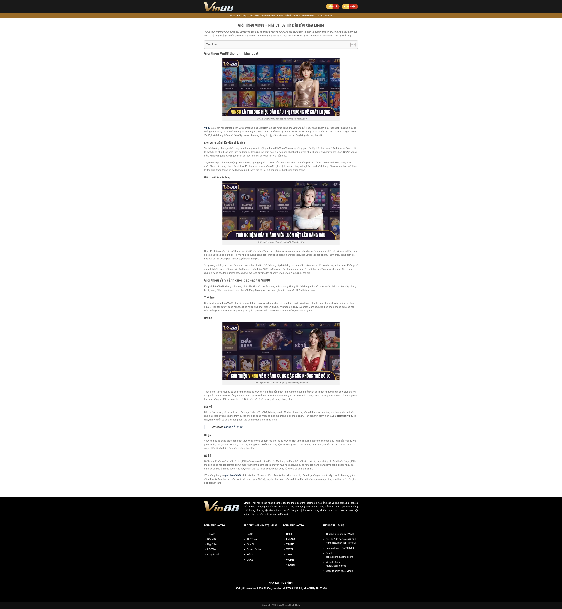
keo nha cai (279, 588)
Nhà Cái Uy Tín (311, 588)
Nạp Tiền (212, 544)
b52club (298, 588)
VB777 (289, 549)
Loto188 (290, 539)
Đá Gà (280, 16)
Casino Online (268, 16)
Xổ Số (288, 16)
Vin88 (247, 503)
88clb (238, 588)
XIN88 (323, 588)
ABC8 (260, 588)
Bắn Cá (296, 16)
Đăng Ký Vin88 (233, 426)
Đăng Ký (211, 539)
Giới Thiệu (242, 16)
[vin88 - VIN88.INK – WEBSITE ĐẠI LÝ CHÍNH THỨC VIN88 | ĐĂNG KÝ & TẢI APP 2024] (218, 6)
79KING (290, 544)
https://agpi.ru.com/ (336, 565)
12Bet (289, 554)
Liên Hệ (328, 16)
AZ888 (289, 588)
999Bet (290, 559)
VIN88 (232, 16)
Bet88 (289, 534)
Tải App (211, 534)
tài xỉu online (249, 588)
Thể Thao (254, 16)
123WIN (290, 565)
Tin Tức (319, 16)
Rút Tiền (211, 549)
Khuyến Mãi (308, 16)
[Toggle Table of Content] (351, 44)
